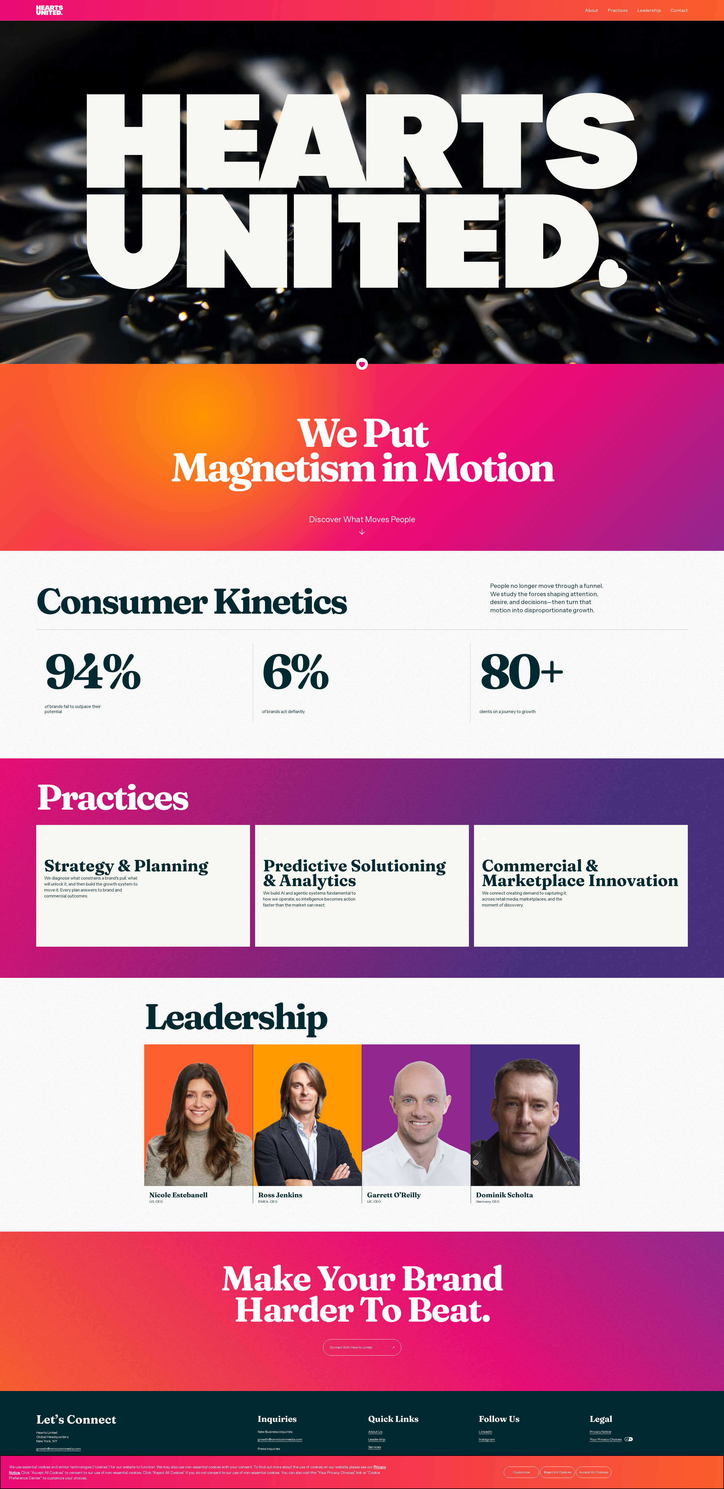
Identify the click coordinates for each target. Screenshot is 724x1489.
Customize (521, 1472)
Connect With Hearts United (362, 1347)
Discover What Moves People (362, 526)
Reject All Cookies (557, 1472)
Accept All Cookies (593, 1472)
